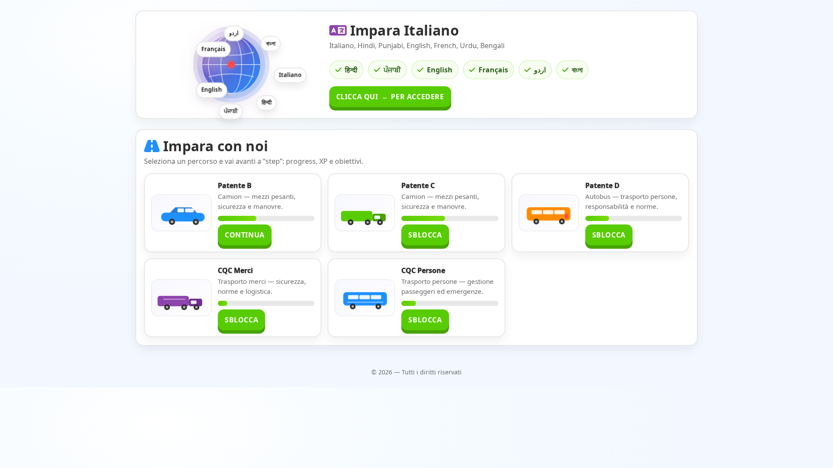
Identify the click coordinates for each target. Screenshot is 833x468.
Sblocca (425, 235)
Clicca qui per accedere (390, 96)
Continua (245, 235)
